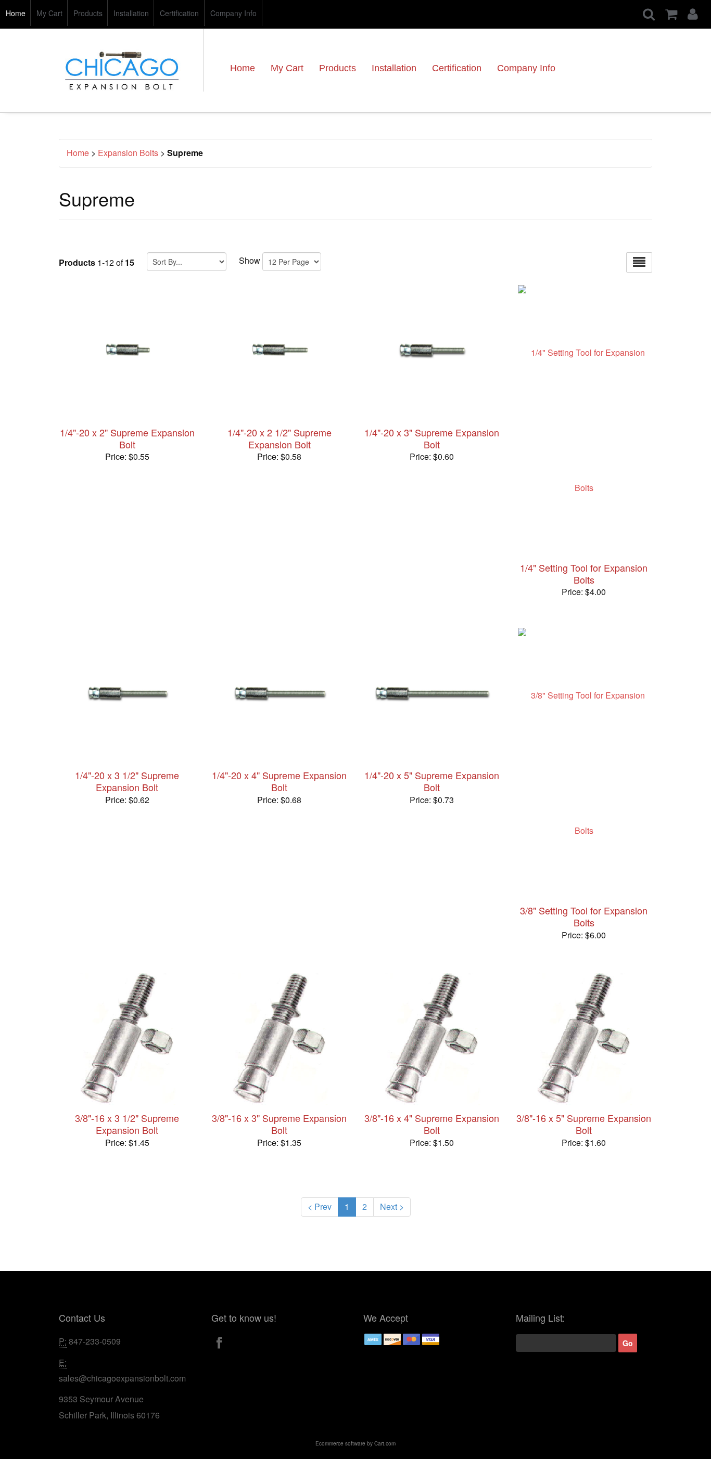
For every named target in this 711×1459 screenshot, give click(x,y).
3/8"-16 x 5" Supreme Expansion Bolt (583, 1124)
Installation (131, 13)
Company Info (233, 13)
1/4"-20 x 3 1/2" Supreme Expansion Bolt (127, 781)
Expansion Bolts (128, 153)
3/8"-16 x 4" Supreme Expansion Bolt (431, 1124)
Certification (179, 13)
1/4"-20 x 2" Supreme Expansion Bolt (127, 438)
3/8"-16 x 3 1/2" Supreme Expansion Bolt (127, 1124)
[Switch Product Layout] (639, 262)
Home (16, 13)
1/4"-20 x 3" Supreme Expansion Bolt (431, 438)
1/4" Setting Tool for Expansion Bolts (583, 573)
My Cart (49, 13)
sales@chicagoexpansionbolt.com (122, 1378)
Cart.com (385, 1443)
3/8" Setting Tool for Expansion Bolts (583, 916)
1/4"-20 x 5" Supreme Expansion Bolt (431, 781)
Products (88, 13)
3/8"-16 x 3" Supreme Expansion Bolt (279, 1124)
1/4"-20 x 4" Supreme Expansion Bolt (279, 781)
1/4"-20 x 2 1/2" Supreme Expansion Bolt (279, 438)
